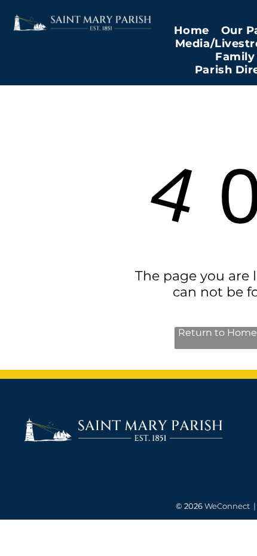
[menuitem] (191, 30)
